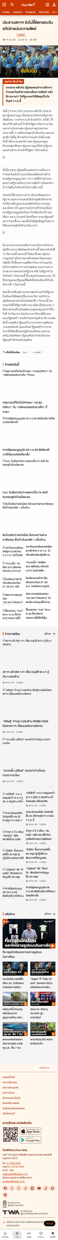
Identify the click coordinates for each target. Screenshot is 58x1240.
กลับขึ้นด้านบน (44, 1067)
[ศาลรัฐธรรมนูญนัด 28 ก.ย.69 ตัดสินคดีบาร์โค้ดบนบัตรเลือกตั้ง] (29, 431)
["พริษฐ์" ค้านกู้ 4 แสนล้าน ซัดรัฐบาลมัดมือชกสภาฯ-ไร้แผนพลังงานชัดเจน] (29, 703)
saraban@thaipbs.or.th (14, 1181)
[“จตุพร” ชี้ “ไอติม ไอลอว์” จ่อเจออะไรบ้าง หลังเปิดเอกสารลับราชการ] (42, 969)
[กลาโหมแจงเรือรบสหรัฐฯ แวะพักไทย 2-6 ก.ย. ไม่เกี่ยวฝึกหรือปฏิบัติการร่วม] (13, 552)
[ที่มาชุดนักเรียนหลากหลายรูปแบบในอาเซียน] (29, 934)
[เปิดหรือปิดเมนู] (47, 4)
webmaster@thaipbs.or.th (15, 1174)
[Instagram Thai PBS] (18, 1188)
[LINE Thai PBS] (32, 1188)
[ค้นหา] (11, 4)
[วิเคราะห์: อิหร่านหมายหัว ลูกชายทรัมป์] (42, 999)
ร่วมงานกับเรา (9, 1092)
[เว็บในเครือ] (4, 4)
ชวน (24, 352)
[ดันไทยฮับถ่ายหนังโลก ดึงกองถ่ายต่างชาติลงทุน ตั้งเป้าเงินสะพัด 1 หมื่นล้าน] (29, 517)
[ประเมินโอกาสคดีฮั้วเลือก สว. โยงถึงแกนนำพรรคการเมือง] (15, 969)
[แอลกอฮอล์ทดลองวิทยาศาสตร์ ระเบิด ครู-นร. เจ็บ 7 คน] (15, 1029)
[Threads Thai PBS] (25, 1188)
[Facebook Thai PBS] (5, 1188)
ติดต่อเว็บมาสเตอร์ (11, 1103)
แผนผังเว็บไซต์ (9, 1077)
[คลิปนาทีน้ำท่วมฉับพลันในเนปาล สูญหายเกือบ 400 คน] (15, 999)
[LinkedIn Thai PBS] (5, 1195)
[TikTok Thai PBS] (45, 1188)
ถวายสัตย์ (37, 352)
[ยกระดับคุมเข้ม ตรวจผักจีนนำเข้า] (42, 1029)
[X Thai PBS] (12, 1188)
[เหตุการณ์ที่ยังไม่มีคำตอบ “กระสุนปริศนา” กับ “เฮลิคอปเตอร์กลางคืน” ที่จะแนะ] (29, 384)
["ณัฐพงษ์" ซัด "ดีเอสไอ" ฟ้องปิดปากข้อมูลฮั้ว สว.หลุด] (13, 873)
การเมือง (21, 35)
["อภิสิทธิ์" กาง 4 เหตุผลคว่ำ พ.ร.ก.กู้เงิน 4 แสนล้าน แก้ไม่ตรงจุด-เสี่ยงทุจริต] (13, 798)
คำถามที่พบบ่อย (10, 1082)
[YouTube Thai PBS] (39, 1188)
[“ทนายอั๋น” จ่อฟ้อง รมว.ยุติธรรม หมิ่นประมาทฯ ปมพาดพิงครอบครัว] (13, 567)
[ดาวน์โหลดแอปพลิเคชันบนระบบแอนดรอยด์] (30, 1139)
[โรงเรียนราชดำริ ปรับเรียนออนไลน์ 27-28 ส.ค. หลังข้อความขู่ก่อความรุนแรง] (13, 583)
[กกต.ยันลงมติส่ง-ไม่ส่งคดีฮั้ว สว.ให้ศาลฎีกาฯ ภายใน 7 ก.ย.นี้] (13, 817)
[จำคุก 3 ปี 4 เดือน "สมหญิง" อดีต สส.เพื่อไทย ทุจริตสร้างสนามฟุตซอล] (13, 836)
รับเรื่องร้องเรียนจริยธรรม (14, 1108)
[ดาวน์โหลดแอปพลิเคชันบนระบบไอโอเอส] (30, 1131)
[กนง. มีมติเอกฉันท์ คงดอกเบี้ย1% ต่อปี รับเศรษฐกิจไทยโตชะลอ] (29, 474)
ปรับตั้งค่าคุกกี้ (9, 1113)
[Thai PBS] (28, 4)
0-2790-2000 (13, 1163)
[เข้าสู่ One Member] (54, 4)
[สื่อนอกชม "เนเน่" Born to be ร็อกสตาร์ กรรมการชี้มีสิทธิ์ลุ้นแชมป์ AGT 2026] (13, 615)
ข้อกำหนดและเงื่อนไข (11, 1097)
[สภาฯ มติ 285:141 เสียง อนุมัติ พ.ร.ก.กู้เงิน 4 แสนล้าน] (29, 653)
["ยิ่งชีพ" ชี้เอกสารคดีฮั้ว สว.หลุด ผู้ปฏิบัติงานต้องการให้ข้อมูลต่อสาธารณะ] (13, 855)
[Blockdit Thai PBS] (52, 1188)
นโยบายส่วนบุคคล (10, 1087)
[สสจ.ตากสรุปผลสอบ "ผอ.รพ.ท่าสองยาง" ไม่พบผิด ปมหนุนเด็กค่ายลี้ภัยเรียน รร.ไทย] (13, 599)
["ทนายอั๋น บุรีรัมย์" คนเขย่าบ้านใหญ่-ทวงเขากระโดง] (29, 752)
